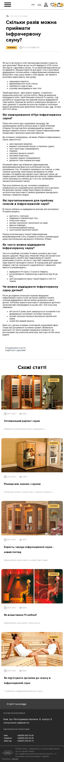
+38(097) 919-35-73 (25, 741)
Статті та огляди (16, 704)
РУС (39, 5)
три (51, 107)
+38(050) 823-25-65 (25, 735)
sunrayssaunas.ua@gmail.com (16, 723)
